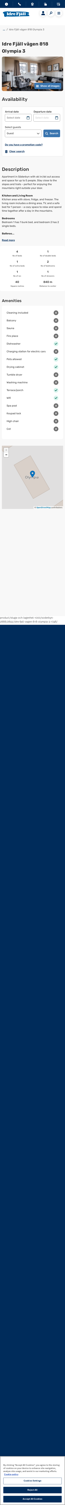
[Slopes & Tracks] (45, 4)
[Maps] (58, 4)
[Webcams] (32, 4)
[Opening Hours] (6, 4)
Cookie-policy (11, 1475)
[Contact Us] (19, 4)
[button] (32, 474)
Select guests (13, 127)
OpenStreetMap (43, 507)
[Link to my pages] (43, 13)
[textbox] (32, 205)
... (4, 29)
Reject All (32, 1490)
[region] (32, 1480)
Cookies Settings (32, 1481)
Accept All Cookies (32, 1499)
